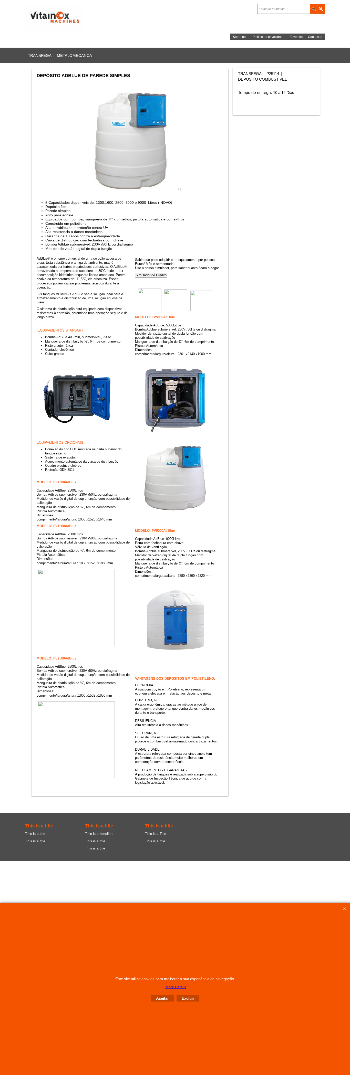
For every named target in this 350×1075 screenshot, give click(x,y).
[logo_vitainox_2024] (70, 17)
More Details (176, 987)
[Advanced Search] (321, 9)
